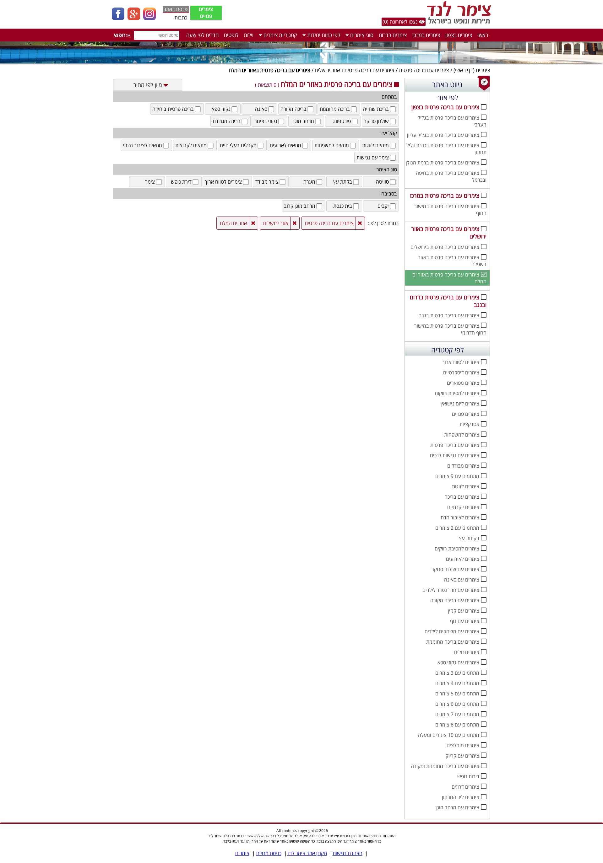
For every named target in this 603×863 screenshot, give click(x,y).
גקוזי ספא (221, 108)
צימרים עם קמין (463, 610)
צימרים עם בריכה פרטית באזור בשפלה (452, 261)
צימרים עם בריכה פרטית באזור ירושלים (354, 70)
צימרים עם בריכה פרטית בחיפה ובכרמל (451, 176)
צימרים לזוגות (465, 486)
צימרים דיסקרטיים (461, 372)
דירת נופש (181, 181)
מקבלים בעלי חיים (238, 145)
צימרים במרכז (426, 35)
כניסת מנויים (268, 853)
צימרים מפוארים (463, 382)
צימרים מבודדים (463, 465)
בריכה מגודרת (227, 121)
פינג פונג (342, 121)
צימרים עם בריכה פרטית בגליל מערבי (452, 121)
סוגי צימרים (361, 35)
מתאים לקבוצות (191, 145)
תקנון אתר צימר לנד (307, 853)
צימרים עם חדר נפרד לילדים (450, 590)
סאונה (261, 108)
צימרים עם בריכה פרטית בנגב (449, 315)
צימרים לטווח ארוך (460, 362)
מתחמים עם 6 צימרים (457, 703)
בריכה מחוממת (335, 108)
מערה (309, 181)
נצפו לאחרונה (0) (401, 21)
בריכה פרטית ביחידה (173, 108)
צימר (150, 181)
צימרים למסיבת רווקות (457, 393)
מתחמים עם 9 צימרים (457, 476)
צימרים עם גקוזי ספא (458, 662)
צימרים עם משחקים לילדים (452, 631)
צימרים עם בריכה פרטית (424, 70)
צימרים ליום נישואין (460, 403)
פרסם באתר (175, 9)
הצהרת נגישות (347, 853)
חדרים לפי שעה (202, 35)
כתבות (181, 17)
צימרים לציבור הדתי (459, 517)
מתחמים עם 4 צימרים (457, 683)
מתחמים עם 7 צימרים (457, 714)
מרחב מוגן (303, 121)
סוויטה (382, 181)
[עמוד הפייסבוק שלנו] (120, 18)
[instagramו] (151, 18)
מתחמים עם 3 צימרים (457, 672)
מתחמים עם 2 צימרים (457, 527)
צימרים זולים (466, 652)
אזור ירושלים (275, 223)
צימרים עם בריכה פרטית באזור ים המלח (449, 278)
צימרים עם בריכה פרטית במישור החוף (450, 210)
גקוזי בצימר (265, 121)
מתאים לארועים (285, 145)
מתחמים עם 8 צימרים (457, 724)
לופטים (231, 35)
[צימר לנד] (458, 23)
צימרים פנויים (206, 12)
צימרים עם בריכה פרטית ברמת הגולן (442, 162)
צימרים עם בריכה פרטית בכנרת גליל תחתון (446, 149)
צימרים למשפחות (461, 434)
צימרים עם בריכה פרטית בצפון (445, 107)
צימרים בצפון (458, 35)
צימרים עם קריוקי (461, 755)
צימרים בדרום (393, 35)
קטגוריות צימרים (279, 35)
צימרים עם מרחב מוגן (457, 807)
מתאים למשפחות (331, 145)
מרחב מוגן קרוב (299, 205)
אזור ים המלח (233, 223)
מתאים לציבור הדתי (142, 145)
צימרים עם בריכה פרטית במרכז (444, 195)
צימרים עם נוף (464, 621)
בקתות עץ (469, 538)
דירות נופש (468, 776)
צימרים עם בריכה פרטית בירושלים (444, 247)
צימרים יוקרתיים (463, 507)
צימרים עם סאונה (461, 579)
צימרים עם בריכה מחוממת (452, 641)
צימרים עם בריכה (461, 496)
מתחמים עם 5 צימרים (457, 693)
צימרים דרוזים (465, 786)
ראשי (482, 35)
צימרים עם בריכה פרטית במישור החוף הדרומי (450, 329)
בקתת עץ (342, 181)
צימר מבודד (267, 181)
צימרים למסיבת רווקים (457, 548)
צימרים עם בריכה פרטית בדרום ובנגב (448, 300)
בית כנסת (342, 205)
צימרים (483, 70)
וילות (248, 35)
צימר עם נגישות (372, 157)
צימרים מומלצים (463, 745)
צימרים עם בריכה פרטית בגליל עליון (443, 134)
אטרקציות (469, 424)
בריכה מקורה (293, 108)
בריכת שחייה (376, 108)
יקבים (383, 205)
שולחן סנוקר (376, 121)
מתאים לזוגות (375, 145)
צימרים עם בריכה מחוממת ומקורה (445, 766)
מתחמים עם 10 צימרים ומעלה (448, 735)
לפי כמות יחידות (323, 35)
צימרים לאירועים (462, 558)
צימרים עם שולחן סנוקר (455, 569)
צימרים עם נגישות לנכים (454, 455)
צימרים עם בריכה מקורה (454, 600)
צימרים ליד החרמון (460, 797)
